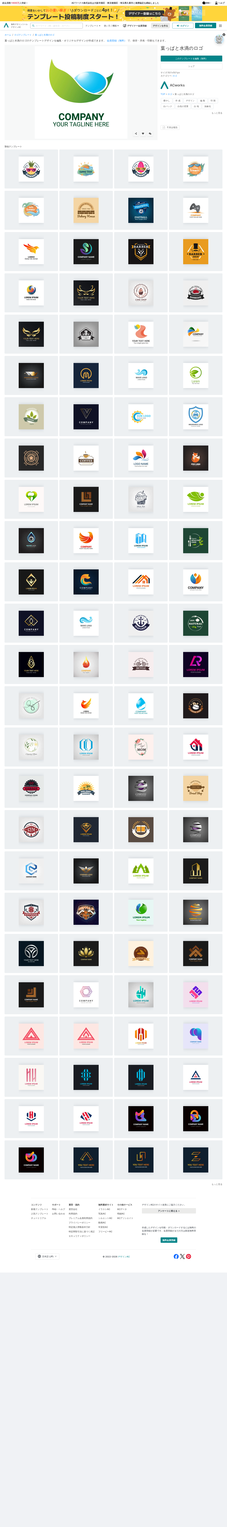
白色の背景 (183, 106)
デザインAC (124, 1256)
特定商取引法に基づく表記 (82, 1231)
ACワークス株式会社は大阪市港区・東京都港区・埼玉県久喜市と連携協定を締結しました (115, 3)
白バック (167, 106)
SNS (207, 3)
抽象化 (207, 106)
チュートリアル (38, 1218)
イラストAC (104, 1209)
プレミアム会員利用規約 (80, 1218)
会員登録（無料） (117, 40)
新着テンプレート (39, 1209)
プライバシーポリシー (79, 1222)
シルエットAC (105, 1218)
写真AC (102, 1213)
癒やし (166, 100)
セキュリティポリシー (79, 1236)
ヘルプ (221, 3)
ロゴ (175, 75)
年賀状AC (103, 1227)
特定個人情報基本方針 (79, 1227)
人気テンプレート (39, 1213)
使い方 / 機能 (110, 25)
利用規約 (73, 1213)
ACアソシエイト (125, 1218)
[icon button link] (220, 26)
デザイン (190, 100)
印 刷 (213, 100)
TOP (163, 94)
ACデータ (122, 1209)
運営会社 (73, 1209)
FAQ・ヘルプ (58, 1209)
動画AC (102, 1222)
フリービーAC (105, 1231)
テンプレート (91, 25)
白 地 (196, 106)
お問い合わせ (58, 1213)
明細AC (121, 1213)
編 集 (202, 100)
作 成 (177, 100)
